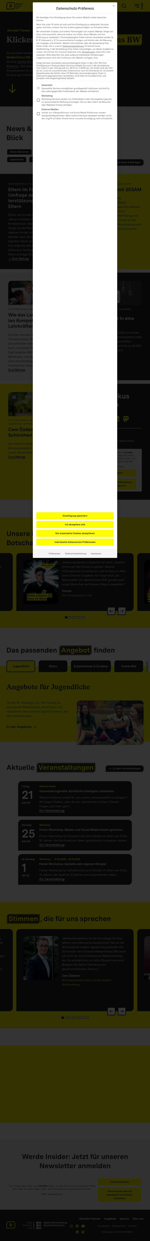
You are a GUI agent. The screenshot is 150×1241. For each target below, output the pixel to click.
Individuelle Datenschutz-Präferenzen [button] (75, 542)
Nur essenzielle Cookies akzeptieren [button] (75, 533)
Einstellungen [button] (88, 52)
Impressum (96, 553)
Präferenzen (54, 553)
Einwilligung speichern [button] (75, 515)
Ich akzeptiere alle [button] (75, 524)
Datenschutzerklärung (73, 46)
